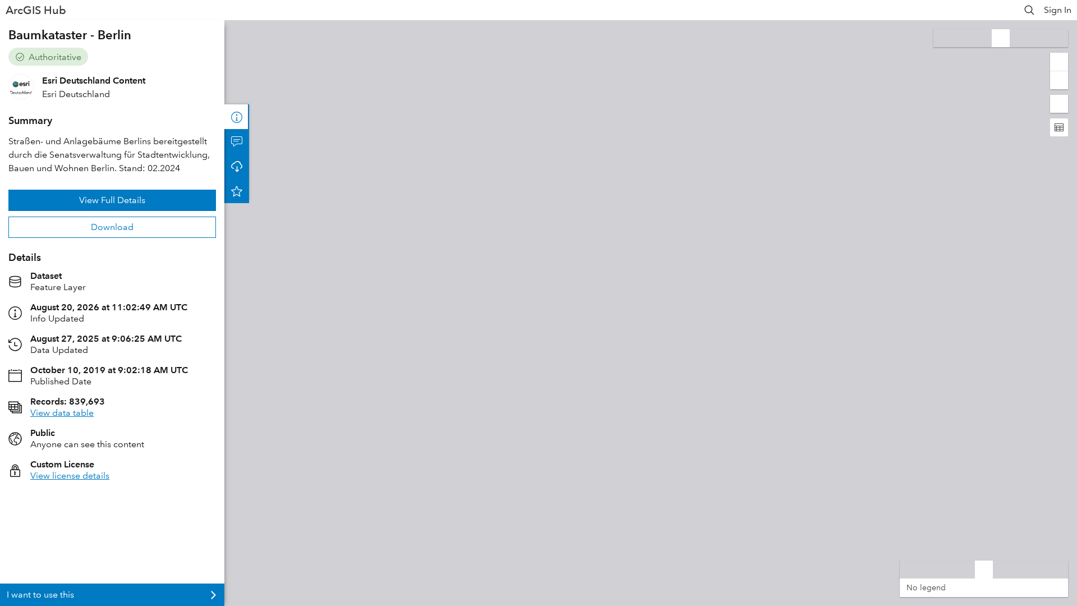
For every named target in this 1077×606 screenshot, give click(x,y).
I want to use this (40, 594)
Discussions (236, 141)
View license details (69, 475)
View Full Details (112, 200)
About (236, 116)
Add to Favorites (236, 190)
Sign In (1057, 9)
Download (112, 227)
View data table (62, 412)
